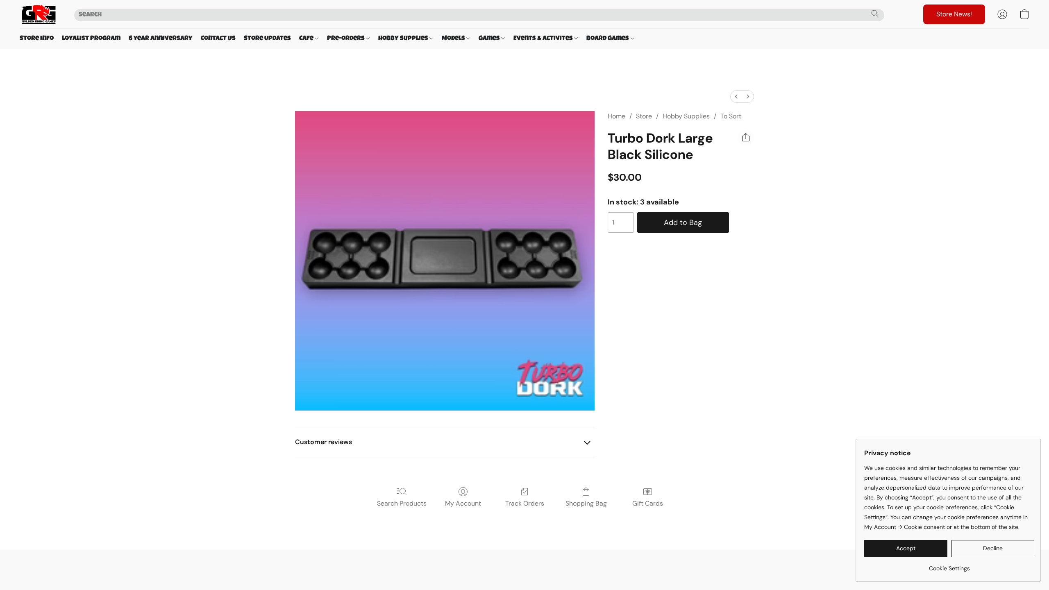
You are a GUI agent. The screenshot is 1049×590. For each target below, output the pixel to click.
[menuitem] (736, 96)
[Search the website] (875, 13)
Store (644, 116)
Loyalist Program (91, 39)
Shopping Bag (586, 503)
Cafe (307, 39)
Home (616, 116)
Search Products (402, 503)
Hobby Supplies (403, 39)
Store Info (37, 39)
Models (454, 39)
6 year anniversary (161, 39)
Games (490, 39)
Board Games (608, 39)
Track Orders (524, 503)
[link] (949, 565)
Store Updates (267, 39)
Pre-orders (346, 39)
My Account (463, 503)
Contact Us (218, 39)
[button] (39, 14)
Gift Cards (647, 503)
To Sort (730, 116)
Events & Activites (543, 39)
